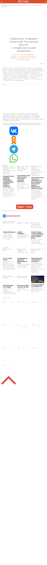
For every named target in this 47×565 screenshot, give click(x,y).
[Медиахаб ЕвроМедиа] (38, 310)
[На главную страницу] (23, 1)
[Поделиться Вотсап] (13, 158)
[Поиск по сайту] (45, 1)
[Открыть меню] (1, 1)
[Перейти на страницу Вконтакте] (11, 216)
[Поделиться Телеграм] (13, 149)
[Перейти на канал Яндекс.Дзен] (24, 207)
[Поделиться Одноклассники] (13, 140)
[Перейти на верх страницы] (8, 380)
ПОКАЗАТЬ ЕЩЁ (6, 297)
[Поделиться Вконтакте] (13, 131)
